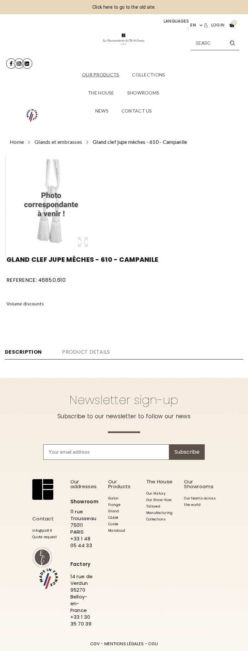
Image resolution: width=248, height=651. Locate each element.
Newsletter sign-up (123, 399)
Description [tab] (23, 352)
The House (159, 481)
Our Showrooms (198, 484)
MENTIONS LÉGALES (124, 644)
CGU (153, 644)
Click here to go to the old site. (124, 7)
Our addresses (83, 484)
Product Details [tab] (86, 352)
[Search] (232, 43)
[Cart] (232, 25)
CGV (95, 644)
